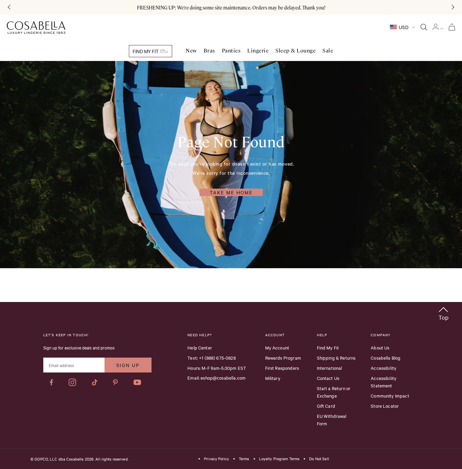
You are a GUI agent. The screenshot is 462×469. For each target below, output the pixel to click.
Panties (231, 50)
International (329, 368)
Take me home (231, 192)
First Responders (282, 368)
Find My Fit (146, 51)
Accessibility (383, 368)
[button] (443, 312)
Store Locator (385, 406)
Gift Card (326, 406)
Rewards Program (283, 358)
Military (272, 378)
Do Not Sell (319, 458)
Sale (327, 50)
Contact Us (328, 378)
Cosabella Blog (385, 358)
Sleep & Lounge (295, 50)
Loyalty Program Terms (279, 458)
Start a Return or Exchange (334, 392)
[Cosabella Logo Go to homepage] (36, 27)
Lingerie (258, 50)
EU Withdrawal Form (332, 419)
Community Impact (390, 395)
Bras (209, 50)
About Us (380, 347)
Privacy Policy (216, 458)
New (191, 50)
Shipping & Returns (336, 358)
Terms (244, 458)
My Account (277, 347)
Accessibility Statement (383, 381)
